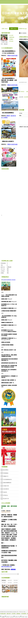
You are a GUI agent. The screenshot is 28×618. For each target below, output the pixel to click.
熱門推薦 (16, 582)
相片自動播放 (23, 33)
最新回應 (10, 580)
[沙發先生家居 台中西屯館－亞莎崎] (4, 586)
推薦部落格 (11, 37)
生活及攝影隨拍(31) (7, 479)
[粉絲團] (0, 616)
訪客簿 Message (23, 28)
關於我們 (9, 613)
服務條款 (18, 613)
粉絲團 (3, 616)
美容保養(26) (6, 489)
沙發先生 (22, 91)
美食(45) (5, 492)
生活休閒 (26, 97)
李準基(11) (5, 495)
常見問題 (14, 613)
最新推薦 (16, 580)
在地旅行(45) (6, 485)
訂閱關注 (11, 39)
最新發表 (4, 580)
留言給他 (11, 41)
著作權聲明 (23, 613)
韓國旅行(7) (5, 476)
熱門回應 (10, 582)
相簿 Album (14, 28)
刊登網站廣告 (3, 613)
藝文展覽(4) (5, 469)
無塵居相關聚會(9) (7, 482)
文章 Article (5, 28)
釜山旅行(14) (6, 498)
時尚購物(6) (5, 473)
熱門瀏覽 (4, 582)
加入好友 (11, 35)
